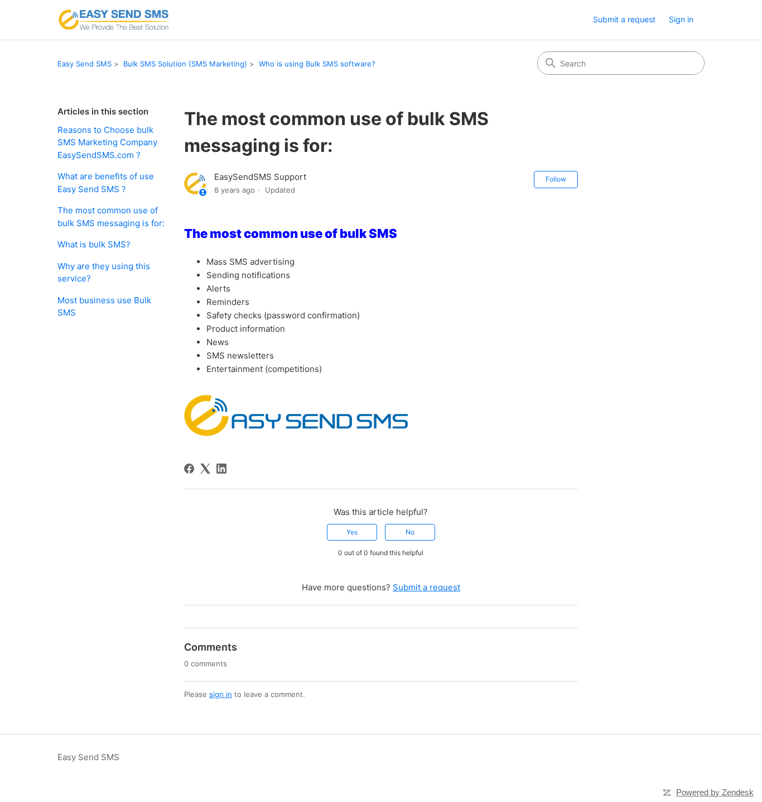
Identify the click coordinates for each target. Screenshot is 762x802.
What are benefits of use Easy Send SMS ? (105, 182)
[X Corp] (205, 469)
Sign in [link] (681, 19)
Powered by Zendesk (715, 792)
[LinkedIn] (221, 469)
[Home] (113, 19)
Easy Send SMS (84, 63)
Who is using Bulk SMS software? (317, 63)
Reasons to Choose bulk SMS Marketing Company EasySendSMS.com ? (107, 142)
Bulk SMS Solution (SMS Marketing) (185, 63)
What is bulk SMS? (94, 244)
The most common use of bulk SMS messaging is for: (112, 216)
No (410, 532)
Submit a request (624, 19)
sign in (220, 694)
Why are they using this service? (103, 272)
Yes (352, 532)
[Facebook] (189, 469)
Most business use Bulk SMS (104, 306)
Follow (556, 179)
